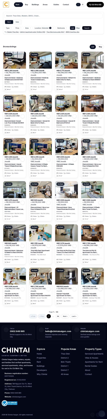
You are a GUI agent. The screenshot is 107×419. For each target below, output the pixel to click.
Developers (42, 370)
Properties (41, 358)
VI (82, 4)
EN (78, 4)
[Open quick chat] (101, 413)
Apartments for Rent (94, 362)
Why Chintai (42, 374)
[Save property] (23, 73)
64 (58, 316)
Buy (26, 5)
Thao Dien (65, 354)
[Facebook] (92, 415)
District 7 (65, 370)
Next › (65, 316)
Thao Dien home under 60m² (55, 32)
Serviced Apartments (94, 354)
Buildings (35, 5)
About (87, 370)
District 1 (64, 366)
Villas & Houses (91, 358)
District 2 (65, 358)
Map (78, 28)
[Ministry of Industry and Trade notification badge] (17, 403)
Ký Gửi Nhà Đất (95, 5)
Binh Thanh (66, 362)
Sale (17, 22)
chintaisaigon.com (89, 331)
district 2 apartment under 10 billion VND (32, 32)
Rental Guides (91, 366)
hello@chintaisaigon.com (58, 331)
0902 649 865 (17, 331)
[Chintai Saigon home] (15, 350)
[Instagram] (98, 415)
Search (86, 28)
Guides (56, 5)
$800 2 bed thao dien (72, 32)
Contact (66, 5)
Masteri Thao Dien (13, 32)
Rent (17, 5)
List (72, 28)
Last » (74, 316)
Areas (45, 5)
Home (39, 354)
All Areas (65, 374)
